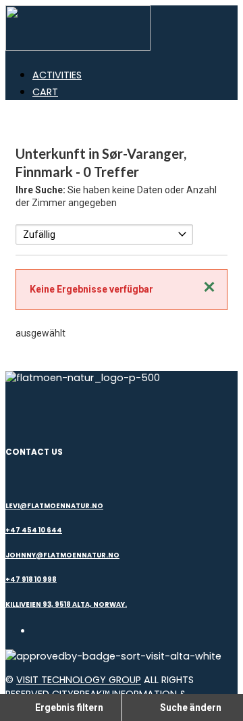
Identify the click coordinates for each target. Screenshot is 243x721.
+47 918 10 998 (31, 579)
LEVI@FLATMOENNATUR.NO (54, 505)
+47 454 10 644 (33, 530)
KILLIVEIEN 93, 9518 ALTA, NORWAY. (66, 604)
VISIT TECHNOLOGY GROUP (78, 680)
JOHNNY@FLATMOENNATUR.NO (62, 555)
